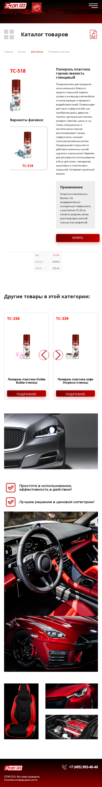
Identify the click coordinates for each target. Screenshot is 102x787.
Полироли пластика (58, 51)
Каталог (22, 51)
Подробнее (26, 394)
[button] (58, 355)
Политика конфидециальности (20, 779)
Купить (77, 238)
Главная (8, 51)
